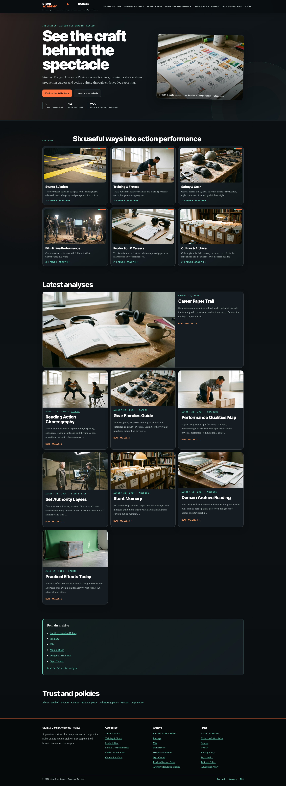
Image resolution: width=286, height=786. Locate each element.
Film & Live (79, 494)
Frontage (54, 638)
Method (55, 702)
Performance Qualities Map (209, 417)
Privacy (125, 702)
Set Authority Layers (66, 499)
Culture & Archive (232, 6)
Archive (144, 493)
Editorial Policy (208, 762)
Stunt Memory (128, 498)
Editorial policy (89, 702)
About (45, 702)
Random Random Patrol (164, 762)
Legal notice (137, 702)
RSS (242, 779)
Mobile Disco (57, 649)
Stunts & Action (112, 6)
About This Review (210, 733)
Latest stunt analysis (87, 93)
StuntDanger (70, 6)
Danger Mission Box (61, 655)
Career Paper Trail (196, 301)
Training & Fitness (134, 6)
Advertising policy (109, 702)
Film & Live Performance (178, 6)
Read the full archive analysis (62, 668)
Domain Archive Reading (206, 497)
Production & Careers (207, 6)
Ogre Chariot (57, 661)
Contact (75, 702)
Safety (143, 410)
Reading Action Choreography (61, 419)
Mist (52, 644)
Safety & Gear (154, 6)
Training (212, 412)
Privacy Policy (208, 752)
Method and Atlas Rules (212, 738)
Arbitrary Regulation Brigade (166, 766)
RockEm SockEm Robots (63, 633)
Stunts (75, 411)
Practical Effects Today (68, 576)
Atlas (248, 6)
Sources (65, 702)
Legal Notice (207, 757)
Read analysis (186, 323)
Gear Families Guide (133, 415)
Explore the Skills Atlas (57, 93)
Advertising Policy (209, 766)
